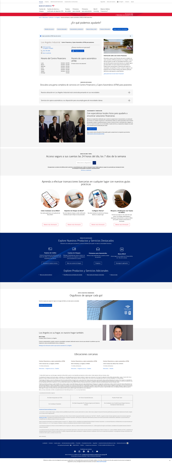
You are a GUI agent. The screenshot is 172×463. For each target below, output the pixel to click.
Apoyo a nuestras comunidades (120, 29)
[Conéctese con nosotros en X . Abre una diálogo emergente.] (92, 451)
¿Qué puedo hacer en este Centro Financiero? (114, 73)
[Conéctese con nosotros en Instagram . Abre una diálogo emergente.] (79, 451)
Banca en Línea (114, 274)
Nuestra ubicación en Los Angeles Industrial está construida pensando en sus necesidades (86, 92)
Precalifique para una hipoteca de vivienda (72, 274)
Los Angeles (57, 17)
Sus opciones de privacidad (63, 445)
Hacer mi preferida (47, 53)
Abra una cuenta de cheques (74, 263)
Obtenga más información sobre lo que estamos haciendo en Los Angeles (55, 345)
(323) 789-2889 (46, 50)
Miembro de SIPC (43, 417)
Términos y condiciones (86, 170)
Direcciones (41, 368)
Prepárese (97, 263)
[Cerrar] (169, 460)
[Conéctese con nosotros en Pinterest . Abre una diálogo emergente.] (88, 451)
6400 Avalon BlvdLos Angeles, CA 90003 (48, 47)
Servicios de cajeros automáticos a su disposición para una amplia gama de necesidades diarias (86, 100)
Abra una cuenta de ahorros (46, 274)
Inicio (40, 17)
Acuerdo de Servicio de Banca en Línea (47, 409)
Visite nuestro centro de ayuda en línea (95, 133)
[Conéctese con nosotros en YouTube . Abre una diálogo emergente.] (97, 451)
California (51, 17)
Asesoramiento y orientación (76, 29)
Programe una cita (77, 51)
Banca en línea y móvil (91, 29)
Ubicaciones (45, 17)
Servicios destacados (62, 29)
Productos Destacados (105, 29)
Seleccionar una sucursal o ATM (125, 15)
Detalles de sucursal (49, 29)
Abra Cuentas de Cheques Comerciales (95, 274)
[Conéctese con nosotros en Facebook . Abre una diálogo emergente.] (75, 451)
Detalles (57, 368)
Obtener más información (50, 224)
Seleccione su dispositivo (84, 163)
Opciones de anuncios (121, 443)
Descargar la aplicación (122, 263)
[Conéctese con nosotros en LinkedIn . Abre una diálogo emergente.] (84, 451)
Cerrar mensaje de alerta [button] (130, 36)
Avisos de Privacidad (101, 461)
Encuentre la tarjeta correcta (50, 263)
